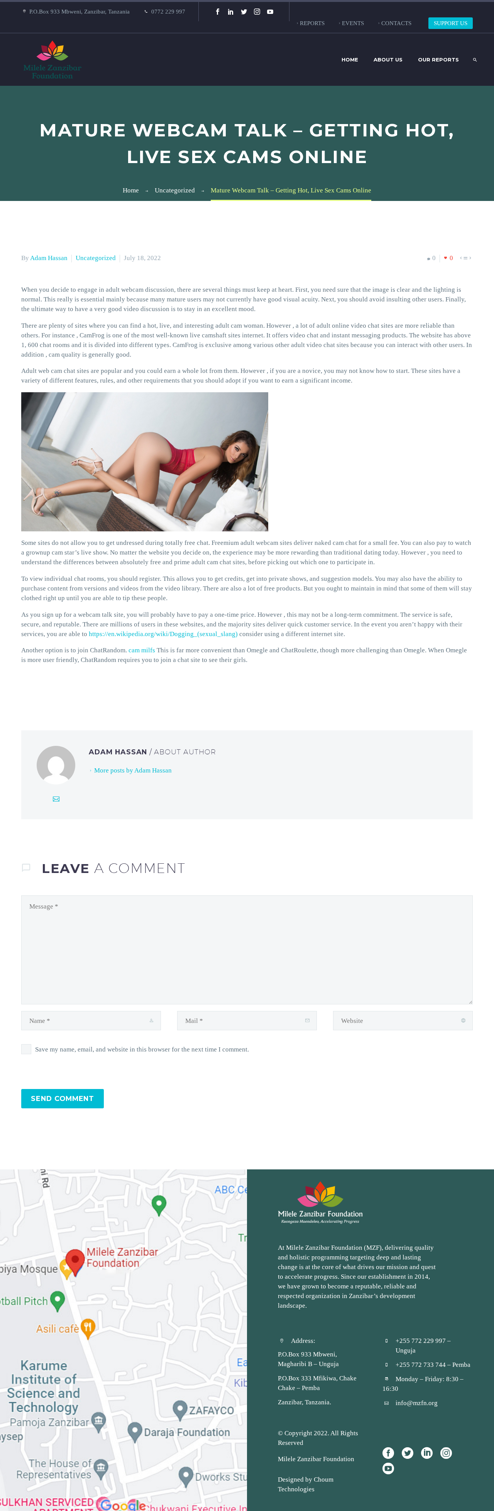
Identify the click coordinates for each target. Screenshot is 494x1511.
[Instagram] (257, 12)
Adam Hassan (49, 258)
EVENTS (353, 23)
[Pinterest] (49, 691)
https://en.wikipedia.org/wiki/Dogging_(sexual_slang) (163, 634)
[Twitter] (244, 12)
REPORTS (312, 23)
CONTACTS (396, 23)
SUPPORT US (450, 23)
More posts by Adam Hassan (133, 770)
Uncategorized (96, 258)
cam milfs (142, 650)
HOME (350, 59)
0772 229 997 (168, 11)
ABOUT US (388, 59)
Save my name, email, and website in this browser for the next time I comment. (142, 1049)
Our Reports (438, 59)
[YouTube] (270, 12)
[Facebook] (217, 12)
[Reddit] (84, 691)
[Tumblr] (61, 691)
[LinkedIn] (231, 12)
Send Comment (62, 1098)
